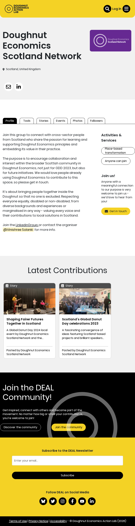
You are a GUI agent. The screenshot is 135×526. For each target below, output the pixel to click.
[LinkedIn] (92, 501)
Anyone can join (116, 161)
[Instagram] (62, 501)
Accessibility (58, 521)
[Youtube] (82, 501)
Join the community (68, 427)
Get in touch (118, 211)
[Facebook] (72, 501)
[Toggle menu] (126, 9)
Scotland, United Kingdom (23, 69)
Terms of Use (18, 521)
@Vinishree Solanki (18, 229)
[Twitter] (53, 501)
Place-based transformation (115, 151)
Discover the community (20, 427)
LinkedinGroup (27, 225)
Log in (116, 9)
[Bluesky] (43, 501)
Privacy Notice (38, 521)
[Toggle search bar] (107, 9)
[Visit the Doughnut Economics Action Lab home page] (17, 9)
